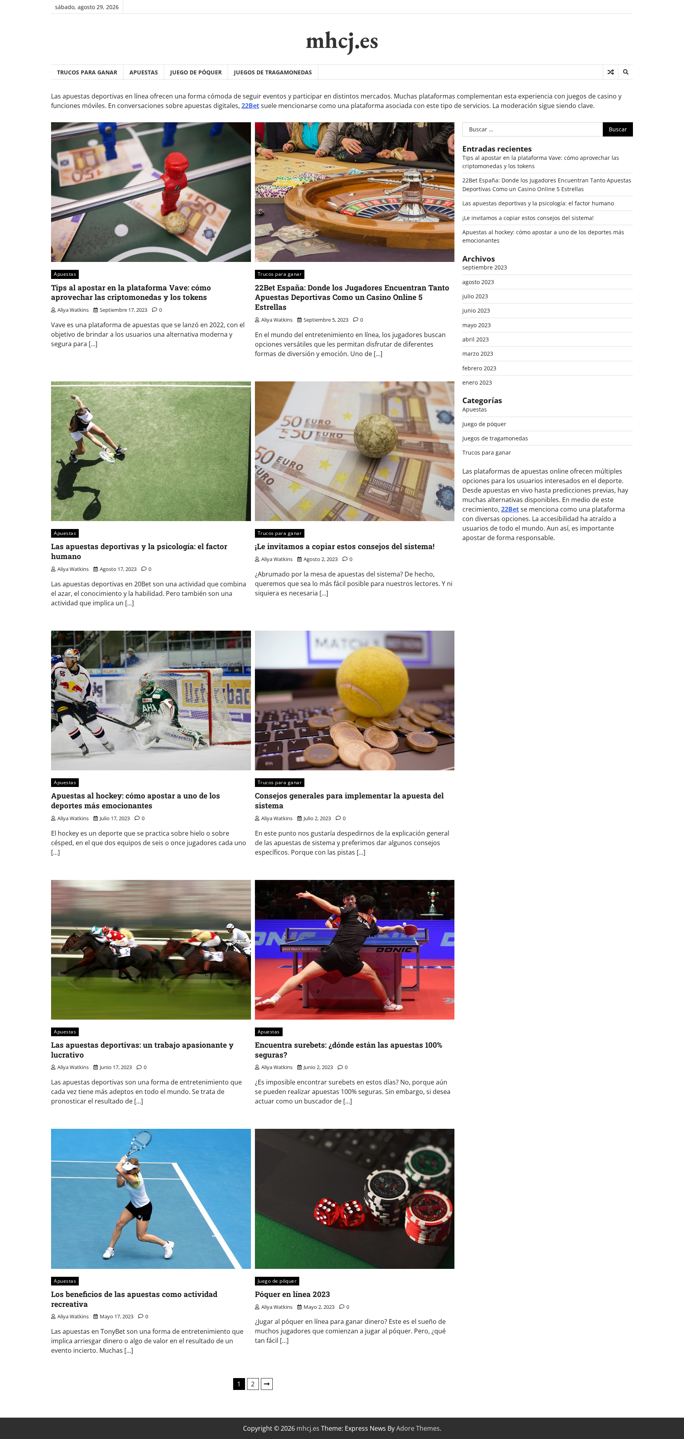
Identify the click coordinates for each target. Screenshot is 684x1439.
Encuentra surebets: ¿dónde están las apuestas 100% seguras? (348, 1050)
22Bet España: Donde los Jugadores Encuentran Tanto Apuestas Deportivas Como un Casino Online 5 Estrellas (352, 297)
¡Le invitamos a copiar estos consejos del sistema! (345, 546)
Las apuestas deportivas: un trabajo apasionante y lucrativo (142, 1050)
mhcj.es (342, 39)
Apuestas (143, 72)
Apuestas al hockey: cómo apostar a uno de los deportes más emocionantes (135, 800)
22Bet (250, 105)
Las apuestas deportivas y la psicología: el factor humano (139, 551)
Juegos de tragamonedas (273, 72)
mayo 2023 (476, 325)
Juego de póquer (196, 72)
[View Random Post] (610, 72)
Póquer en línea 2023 (292, 1294)
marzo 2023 (477, 353)
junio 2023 (476, 310)
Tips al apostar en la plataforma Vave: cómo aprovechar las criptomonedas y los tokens (131, 292)
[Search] (625, 72)
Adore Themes (418, 1428)
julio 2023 (475, 296)
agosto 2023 (478, 282)
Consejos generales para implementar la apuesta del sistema (349, 800)
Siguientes (267, 1384)
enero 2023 (477, 382)
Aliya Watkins (73, 309)
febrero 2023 (479, 368)
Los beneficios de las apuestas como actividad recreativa (134, 1299)
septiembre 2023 (484, 267)
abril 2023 (475, 339)
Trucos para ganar (87, 72)
